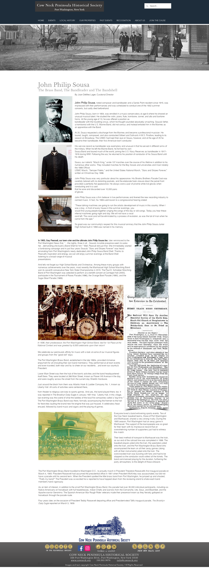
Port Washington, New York (69, 9)
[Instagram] (87, 548)
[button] (52, 20)
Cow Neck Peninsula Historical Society (70, 5)
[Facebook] (80, 548)
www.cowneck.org (81, 560)
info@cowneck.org (127, 560)
